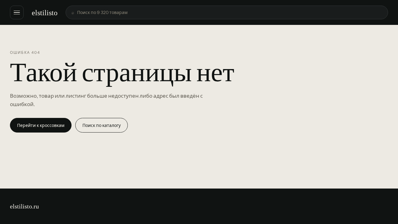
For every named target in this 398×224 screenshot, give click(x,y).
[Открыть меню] (17, 12)
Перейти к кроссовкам (40, 125)
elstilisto (45, 12)
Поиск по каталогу (101, 125)
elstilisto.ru (24, 206)
